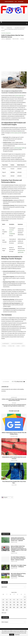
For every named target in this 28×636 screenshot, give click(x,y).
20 (17, 604)
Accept (11, 634)
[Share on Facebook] (14, 381)
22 (24, 604)
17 (6, 604)
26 (14, 607)
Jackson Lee (4, 386)
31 (6, 610)
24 (6, 607)
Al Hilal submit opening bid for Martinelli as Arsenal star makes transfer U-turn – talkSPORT (18, 539)
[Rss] (24, 23)
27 (17, 607)
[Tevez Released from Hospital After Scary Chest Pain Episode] (14, 471)
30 (3, 610)
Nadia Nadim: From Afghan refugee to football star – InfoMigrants (18, 566)
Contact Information (9, 1)
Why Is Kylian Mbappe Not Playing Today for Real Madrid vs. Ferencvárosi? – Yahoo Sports (18, 575)
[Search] (26, 23)
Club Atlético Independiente (20, 27)
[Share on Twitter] (15, 381)
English (5, 497)
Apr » (5, 612)
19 (14, 604)
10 (6, 602)
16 (3, 604)
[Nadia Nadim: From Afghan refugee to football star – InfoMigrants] (5, 567)
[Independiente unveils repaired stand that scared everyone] (14, 446)
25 (10, 607)
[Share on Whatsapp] (22, 381)
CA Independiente (5, 343)
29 (24, 607)
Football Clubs (9, 27)
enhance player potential (16, 132)
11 (10, 602)
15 (24, 602)
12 (14, 602)
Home (2, 27)
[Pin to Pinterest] (17, 381)
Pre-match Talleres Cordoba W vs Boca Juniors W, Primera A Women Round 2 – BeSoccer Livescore (18, 558)
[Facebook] (23, 23)
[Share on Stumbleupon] (21, 381)
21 (21, 604)
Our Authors (20, 1)
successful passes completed (11, 231)
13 (17, 602)
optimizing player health (19, 147)
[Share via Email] (24, 381)
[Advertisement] (14, 17)
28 (21, 607)
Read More (17, 634)
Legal (16, 1)
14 (21, 602)
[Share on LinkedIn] (18, 381)
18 (10, 604)
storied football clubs (19, 95)
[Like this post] (13, 381)
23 (3, 607)
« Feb (2, 612)
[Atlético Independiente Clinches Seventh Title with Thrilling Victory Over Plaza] (14, 422)
